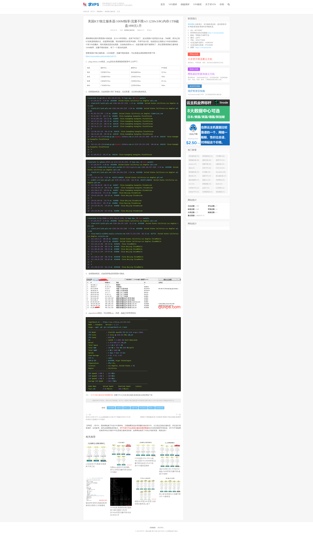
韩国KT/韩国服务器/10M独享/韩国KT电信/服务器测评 (160, 417)
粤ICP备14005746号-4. (159, 531)
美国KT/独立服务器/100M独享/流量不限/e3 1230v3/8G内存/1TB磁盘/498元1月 (149, 400)
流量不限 (134, 408)
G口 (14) (191, 184)
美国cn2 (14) (206, 180)
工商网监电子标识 (172, 531)
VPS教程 (197, 4)
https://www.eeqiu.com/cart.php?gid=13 (101, 56)
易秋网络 (191, 24)
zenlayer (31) (192, 164)
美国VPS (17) (206, 176)
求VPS (91, 4)
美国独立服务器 (129, 30)
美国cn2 (151, 408)
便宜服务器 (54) (207, 156)
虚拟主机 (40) (206, 160)
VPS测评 (173, 4)
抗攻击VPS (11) (194, 192)
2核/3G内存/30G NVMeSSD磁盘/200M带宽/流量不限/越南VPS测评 (169, 471)
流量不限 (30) (206, 164)
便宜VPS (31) (220, 160)
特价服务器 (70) (194, 156)
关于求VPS (210, 4)
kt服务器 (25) (220, 164)
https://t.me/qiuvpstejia (216, 33)
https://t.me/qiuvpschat (203, 47)
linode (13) (219, 184)
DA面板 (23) (206, 172)
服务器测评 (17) (194, 180)
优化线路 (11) (220, 192)
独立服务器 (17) (221, 176)
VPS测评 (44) (220, 156)
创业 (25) (192, 168)
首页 (163, 4)
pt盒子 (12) (205, 188)
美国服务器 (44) (194, 160)
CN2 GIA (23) (220, 168)
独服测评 (185, 4)
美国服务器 (159, 408)
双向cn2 (126, 408)
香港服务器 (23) (194, 172)
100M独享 (111, 408)
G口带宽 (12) (220, 188)
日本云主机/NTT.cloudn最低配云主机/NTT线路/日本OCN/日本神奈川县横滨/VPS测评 (108, 418)
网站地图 (148, 531)
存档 (222, 4)
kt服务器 (119, 408)
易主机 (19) (192, 176)
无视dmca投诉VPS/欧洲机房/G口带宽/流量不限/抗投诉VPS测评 (121, 469)
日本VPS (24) (206, 168)
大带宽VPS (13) (194, 188)
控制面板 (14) (206, 184)
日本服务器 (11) (207, 192)
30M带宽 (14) (220, 180)
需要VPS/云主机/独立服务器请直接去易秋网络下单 (133, 395)
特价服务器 (143, 408)
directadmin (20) (220, 172)
